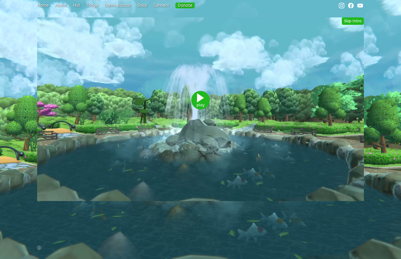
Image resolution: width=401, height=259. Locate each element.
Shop (142, 5)
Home (43, 5)
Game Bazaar (117, 5)
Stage (92, 5)
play (200, 105)
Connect (161, 5)
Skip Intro (353, 21)
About (61, 5)
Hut (76, 5)
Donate (185, 5)
